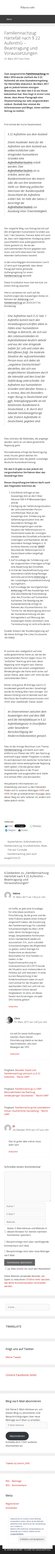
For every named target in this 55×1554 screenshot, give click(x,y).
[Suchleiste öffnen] (51, 19)
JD (14, 1126)
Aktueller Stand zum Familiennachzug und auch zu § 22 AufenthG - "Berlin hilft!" (22, 1073)
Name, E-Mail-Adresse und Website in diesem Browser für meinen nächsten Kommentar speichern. (27, 1232)
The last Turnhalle (17, 849)
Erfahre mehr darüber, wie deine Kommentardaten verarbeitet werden (27, 1283)
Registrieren (12, 1503)
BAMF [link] (41, 546)
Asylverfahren (14, 841)
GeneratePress (43, 1549)
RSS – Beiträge (13, 1481)
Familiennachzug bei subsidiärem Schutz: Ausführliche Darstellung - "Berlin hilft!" (27, 1111)
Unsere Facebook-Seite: (21, 1375)
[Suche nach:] (27, 1307)
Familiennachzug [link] (36, 73)
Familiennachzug (13, 845)
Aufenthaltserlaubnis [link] (20, 162)
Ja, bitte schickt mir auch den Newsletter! (29, 1268)
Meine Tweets (13, 1357)
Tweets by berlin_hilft (18, 1463)
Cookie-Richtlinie (17, 1534)
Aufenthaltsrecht (32, 841)
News (44, 845)
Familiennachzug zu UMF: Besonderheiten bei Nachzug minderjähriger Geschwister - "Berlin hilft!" (26, 1092)
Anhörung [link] (23, 299)
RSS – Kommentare (16, 1485)
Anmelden (11, 1507)
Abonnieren (17, 1436)
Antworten (13, 1006)
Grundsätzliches (31, 845)
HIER (41, 790)
